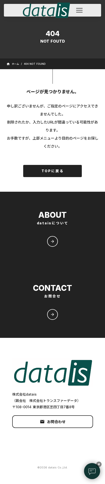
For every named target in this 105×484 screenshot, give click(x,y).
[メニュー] (79, 10)
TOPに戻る (53, 171)
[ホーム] (48, 10)
